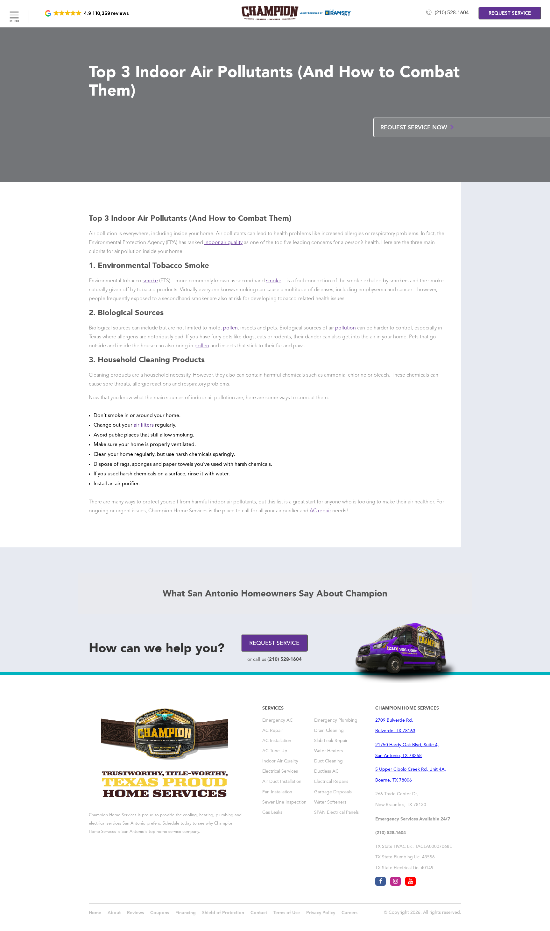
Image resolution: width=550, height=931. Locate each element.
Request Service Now (414, 128)
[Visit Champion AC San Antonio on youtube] (410, 881)
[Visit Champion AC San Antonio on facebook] (380, 881)
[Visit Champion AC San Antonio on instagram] (395, 881)
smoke (150, 281)
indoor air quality (223, 242)
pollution (345, 328)
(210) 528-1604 (452, 13)
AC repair (320, 511)
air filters (144, 425)
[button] (87, 13)
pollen (230, 328)
